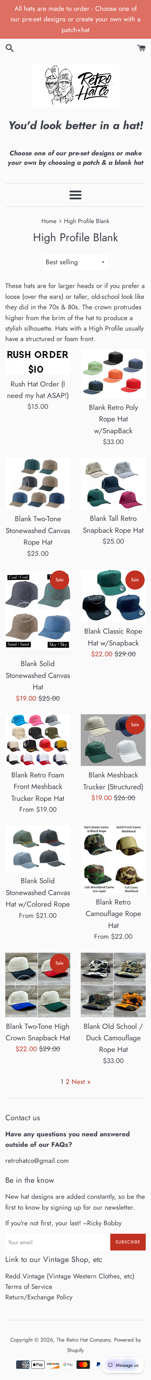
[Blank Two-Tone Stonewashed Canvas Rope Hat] (37, 484)
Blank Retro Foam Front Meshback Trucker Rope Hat (37, 787)
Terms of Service (28, 1286)
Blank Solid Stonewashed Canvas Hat (38, 675)
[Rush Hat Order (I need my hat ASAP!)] (37, 362)
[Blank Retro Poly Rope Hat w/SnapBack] (113, 374)
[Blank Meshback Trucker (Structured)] (113, 740)
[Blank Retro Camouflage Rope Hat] (113, 859)
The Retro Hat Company (84, 1340)
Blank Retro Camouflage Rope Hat (113, 914)
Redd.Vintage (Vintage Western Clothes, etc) (69, 1276)
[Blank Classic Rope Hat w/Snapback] (113, 595)
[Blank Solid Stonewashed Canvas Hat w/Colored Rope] (37, 848)
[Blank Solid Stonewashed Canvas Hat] (37, 612)
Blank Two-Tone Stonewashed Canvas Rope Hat (38, 530)
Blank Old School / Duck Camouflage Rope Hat (113, 1038)
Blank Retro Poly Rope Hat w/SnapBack (113, 419)
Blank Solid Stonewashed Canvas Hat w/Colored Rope (38, 892)
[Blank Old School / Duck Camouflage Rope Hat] (113, 985)
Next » (81, 1081)
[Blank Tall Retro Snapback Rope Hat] (113, 483)
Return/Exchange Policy (38, 1297)
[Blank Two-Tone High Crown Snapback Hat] (37, 985)
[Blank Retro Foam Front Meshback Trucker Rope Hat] (37, 740)
